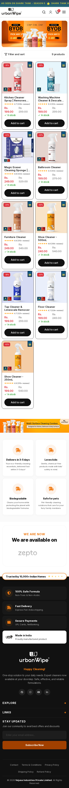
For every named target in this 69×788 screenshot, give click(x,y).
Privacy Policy (52, 764)
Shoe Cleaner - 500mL (47, 239)
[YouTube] (39, 692)
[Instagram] (30, 692)
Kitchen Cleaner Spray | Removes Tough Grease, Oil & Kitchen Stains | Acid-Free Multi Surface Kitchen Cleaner (17, 99)
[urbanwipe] (12, 12)
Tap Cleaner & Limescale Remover (17, 308)
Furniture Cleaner (15, 237)
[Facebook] (22, 692)
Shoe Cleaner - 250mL (13, 378)
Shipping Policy (25, 771)
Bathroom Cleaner (49, 167)
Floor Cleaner (46, 306)
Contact (14, 764)
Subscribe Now (34, 745)
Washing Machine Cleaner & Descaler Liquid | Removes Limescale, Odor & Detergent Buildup (50, 99)
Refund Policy (44, 771)
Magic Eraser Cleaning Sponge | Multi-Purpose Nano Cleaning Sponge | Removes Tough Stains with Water (16, 169)
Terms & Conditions (32, 764)
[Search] (44, 12)
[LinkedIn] (47, 692)
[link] (50, 12)
